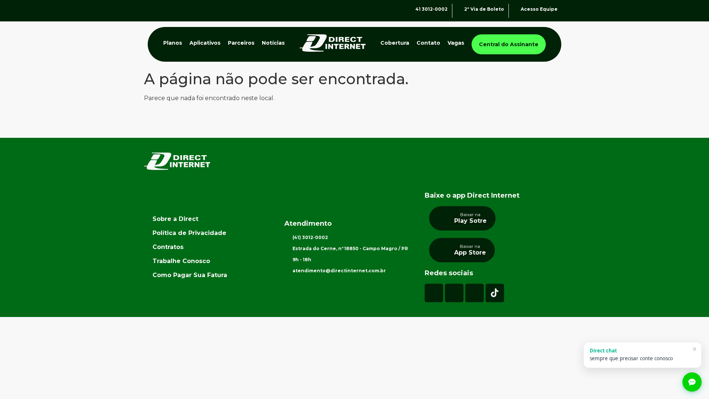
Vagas (456, 43)
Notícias (273, 43)
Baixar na (470, 214)
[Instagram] (434, 293)
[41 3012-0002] (411, 11)
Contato (428, 43)
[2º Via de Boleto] (459, 11)
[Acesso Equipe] (516, 11)
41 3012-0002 (431, 9)
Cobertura (394, 43)
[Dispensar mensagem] (694, 349)
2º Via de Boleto (484, 9)
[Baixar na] (443, 216)
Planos (172, 43)
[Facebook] (454, 293)
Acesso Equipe (539, 9)
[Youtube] (474, 293)
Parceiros (241, 43)
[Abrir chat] (692, 382)
